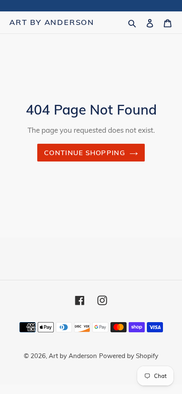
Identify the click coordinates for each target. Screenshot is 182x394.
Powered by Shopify (128, 356)
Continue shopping (84, 152)
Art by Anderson (51, 22)
